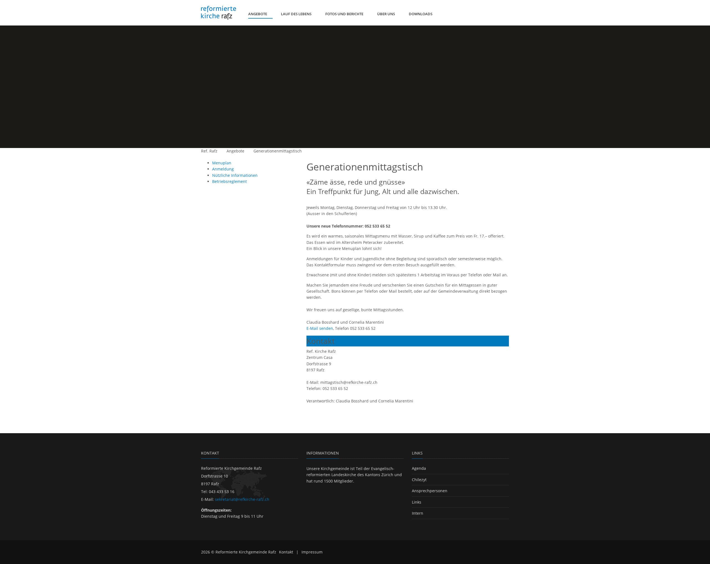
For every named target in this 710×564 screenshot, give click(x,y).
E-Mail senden (319, 328)
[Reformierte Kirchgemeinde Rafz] (218, 13)
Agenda (419, 468)
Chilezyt (419, 479)
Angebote (235, 151)
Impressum (312, 552)
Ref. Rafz (209, 151)
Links (416, 502)
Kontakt (286, 552)
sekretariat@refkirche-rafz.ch (242, 499)
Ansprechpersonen (429, 490)
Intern (417, 513)
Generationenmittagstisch (277, 151)
